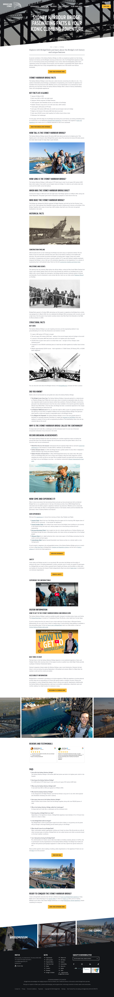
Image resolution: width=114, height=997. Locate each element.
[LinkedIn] (90, 964)
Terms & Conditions (32, 989)
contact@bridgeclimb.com (21, 961)
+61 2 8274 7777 (19, 959)
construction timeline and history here (70, 262)
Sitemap (63, 989)
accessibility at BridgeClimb (57, 690)
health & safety (57, 574)
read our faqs (57, 855)
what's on (65, 898)
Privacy (23, 989)
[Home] (12, 5)
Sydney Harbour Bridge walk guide (38, 627)
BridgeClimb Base (36, 618)
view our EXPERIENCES (57, 553)
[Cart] (99, 6)
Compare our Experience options (60, 547)
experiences (39, 517)
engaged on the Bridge (69, 417)
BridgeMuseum (63, 385)
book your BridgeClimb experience (70, 896)
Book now (106, 6)
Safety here (73, 568)
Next (112, 718)
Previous (2, 718)
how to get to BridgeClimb (55, 625)
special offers (52, 898)
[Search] (110, 2)
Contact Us (17, 989)
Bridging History (79, 275)
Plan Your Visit (39, 547)
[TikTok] (98, 964)
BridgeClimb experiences (54, 120)
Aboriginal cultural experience (72, 900)
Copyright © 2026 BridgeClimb (52, 989)
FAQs (32, 850)
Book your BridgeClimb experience (40, 126)
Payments (40, 989)
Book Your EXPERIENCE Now (57, 906)
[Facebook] (74, 964)
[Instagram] (82, 964)
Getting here (18, 963)
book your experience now (57, 71)
